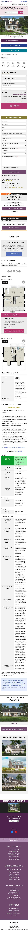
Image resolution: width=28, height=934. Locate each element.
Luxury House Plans (14, 874)
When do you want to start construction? (12, 133)
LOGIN (23, 4)
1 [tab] (2, 35)
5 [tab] (10, 35)
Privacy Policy (21, 10)
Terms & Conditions (11, 10)
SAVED (15, 4)
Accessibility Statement (22, 929)
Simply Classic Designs (14, 894)
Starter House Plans (14, 877)
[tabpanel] (14, 25)
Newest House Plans (14, 876)
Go (18, 821)
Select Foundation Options (9, 79)
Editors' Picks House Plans (14, 869)
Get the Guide (14, 228)
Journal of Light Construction (14, 913)
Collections (15, 839)
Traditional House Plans (14, 858)
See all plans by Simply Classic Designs (14, 729)
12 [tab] (26, 35)
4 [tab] (8, 35)
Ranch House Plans (14, 856)
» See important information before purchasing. (13, 447)
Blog (20, 839)
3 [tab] (6, 35)
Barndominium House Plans (14, 850)
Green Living (14, 889)
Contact (16, 840)
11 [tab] (23, 35)
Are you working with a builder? (10, 143)
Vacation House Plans (14, 879)
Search (4, 839)
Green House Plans (14, 872)
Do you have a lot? (6, 138)
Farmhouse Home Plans (14, 854)
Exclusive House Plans (14, 871)
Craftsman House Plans (14, 853)
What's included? (5, 73)
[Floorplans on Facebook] (12, 832)
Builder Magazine (14, 912)
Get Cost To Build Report (14, 208)
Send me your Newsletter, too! (11, 167)
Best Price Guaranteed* (19, 94)
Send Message (14, 172)
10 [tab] (21, 35)
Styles (9, 839)
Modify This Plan (14, 50)
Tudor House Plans (14, 859)
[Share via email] (8, 271)
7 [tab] (15, 35)
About (11, 840)
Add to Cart (14, 106)
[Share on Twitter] (16, 271)
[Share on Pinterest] (19, 271)
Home (2, 54)
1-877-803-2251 (23, 1)
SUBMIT (21, 12)
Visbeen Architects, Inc (14, 897)
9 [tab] (19, 35)
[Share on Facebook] (14, 271)
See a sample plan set (14, 407)
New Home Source (14, 908)
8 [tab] (17, 35)
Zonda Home (14, 915)
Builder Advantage (14, 910)
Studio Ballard (14, 895)
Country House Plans (12, 54)
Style (6, 54)
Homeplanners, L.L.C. (14, 890)
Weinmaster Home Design (14, 898)
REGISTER (19, 4)
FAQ (24, 839)
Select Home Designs (14, 892)
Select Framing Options (8, 83)
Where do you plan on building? (10, 148)
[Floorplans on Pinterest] (15, 832)
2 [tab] (4, 35)
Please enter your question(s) (10, 156)
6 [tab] (13, 35)
